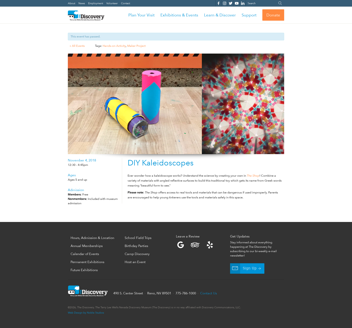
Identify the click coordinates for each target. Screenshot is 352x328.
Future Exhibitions (84, 270)
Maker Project (136, 46)
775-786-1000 (185, 293)
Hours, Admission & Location (92, 238)
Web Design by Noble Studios (86, 312)
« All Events (77, 46)
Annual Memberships (87, 246)
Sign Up (250, 268)
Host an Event (135, 262)
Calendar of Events (85, 254)
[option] (176, 104)
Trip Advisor (195, 244)
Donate (273, 15)
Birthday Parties (136, 246)
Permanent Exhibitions (87, 262)
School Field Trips (138, 238)
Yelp (202, 244)
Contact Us (208, 293)
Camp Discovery (137, 254)
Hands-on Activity (114, 46)
